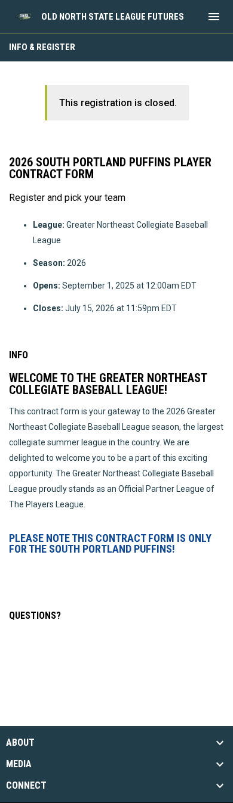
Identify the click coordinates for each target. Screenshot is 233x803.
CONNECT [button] (26, 785)
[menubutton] (214, 17)
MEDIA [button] (19, 764)
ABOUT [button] (20, 743)
